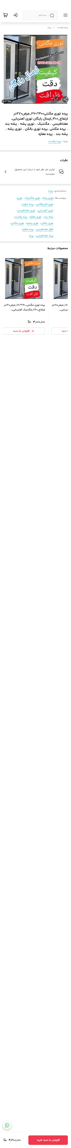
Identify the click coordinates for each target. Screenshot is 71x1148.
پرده (49, 27)
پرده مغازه (28, 229)
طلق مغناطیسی (44, 229)
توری (19, 198)
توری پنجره (32, 223)
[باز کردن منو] (65, 15)
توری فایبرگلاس (44, 204)
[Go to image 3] (3, 101)
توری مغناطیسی (26, 210)
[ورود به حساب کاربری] (16, 15)
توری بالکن (47, 223)
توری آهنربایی (45, 210)
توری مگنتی (17, 223)
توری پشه (48, 198)
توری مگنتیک (32, 198)
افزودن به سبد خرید (48, 1140)
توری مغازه (35, 217)
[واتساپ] (7, 1125)
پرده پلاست (62, 27)
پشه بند (48, 217)
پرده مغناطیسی (44, 236)
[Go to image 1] (9, 101)
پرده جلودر (28, 204)
